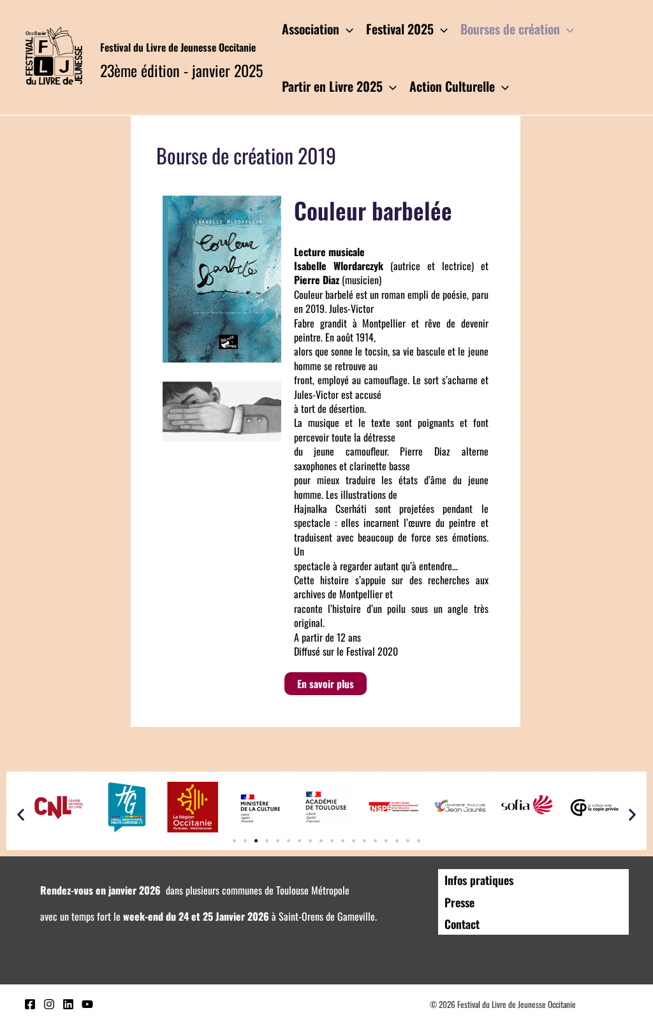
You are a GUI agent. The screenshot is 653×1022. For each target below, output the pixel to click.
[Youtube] (87, 1004)
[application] (346, 28)
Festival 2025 (400, 28)
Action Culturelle (452, 86)
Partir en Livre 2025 (332, 86)
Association (310, 28)
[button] (21, 814)
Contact (462, 924)
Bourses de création (510, 28)
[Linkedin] (68, 1004)
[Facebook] (30, 1004)
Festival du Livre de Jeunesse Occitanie (178, 47)
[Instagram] (49, 1004)
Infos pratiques (478, 880)
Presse (459, 902)
